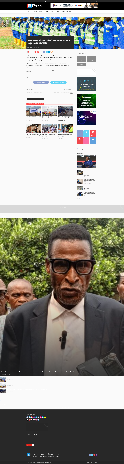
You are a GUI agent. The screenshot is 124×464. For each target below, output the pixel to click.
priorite (29, 45)
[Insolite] (81, 57)
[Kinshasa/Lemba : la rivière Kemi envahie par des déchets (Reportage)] (80, 188)
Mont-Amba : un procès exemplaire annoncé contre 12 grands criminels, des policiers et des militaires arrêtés (65, 118)
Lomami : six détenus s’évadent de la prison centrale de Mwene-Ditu (33, 135)
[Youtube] (80, 140)
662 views (38, 45)
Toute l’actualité (67, 11)
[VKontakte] (93, 140)
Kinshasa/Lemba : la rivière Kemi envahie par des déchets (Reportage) (90, 187)
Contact (66, 1)
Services (61, 1)
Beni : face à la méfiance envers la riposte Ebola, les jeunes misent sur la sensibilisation (49, 136)
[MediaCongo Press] (28, 454)
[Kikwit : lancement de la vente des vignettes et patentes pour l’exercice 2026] (65, 128)
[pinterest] (93, 133)
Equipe (57, 1)
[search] (96, 11)
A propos (53, 1)
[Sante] (81, 64)
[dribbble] (86, 140)
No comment (44, 45)
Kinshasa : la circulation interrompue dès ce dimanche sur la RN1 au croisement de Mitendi (49, 118)
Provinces (34, 114)
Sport (47, 11)
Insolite (58, 11)
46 (122, 374)
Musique (53, 11)
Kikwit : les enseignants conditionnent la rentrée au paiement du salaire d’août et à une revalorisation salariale (37, 372)
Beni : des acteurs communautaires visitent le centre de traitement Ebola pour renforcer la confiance (33, 118)
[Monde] (81, 60)
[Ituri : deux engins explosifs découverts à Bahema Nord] (80, 194)
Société (33, 45)
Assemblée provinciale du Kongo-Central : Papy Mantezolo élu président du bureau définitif (36, 91)
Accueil (28, 11)
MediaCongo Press (5, 374)
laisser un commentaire (35, 99)
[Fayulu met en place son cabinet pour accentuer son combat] (80, 181)
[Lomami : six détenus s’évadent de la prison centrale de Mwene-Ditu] (33, 128)
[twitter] (86, 133)
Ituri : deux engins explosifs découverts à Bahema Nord (89, 193)
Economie (41, 11)
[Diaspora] (91, 57)
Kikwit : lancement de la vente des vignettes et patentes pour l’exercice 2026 (65, 136)
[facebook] (80, 133)
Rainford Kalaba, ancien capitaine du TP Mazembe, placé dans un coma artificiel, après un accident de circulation (62, 92)
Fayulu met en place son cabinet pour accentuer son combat (89, 180)
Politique (34, 11)
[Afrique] (91, 60)
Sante (39, 114)
